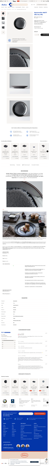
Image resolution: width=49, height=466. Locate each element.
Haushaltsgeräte (5, 428)
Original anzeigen (21, 334)
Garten (4, 429)
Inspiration (36, 7)
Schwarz (14, 307)
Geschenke (46, 7)
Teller (14, 318)
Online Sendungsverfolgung (38, 436)
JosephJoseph (14, 431)
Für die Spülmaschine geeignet (18, 316)
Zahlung (22, 437)
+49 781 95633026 (7, 444)
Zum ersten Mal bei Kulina (38, 430)
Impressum (22, 428)
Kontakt (22, 429)
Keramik (14, 309)
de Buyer (13, 434)
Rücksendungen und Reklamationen (26, 432)
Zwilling (13, 432)
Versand (22, 434)
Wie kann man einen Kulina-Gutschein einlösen (40, 427)
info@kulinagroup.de (8, 447)
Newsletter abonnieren (39, 413)
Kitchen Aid (14, 429)
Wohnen (4, 434)
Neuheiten (41, 7)
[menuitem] (2, 7)
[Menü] (47, 458)
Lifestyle (4, 432)
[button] (5, 393)
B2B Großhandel (36, 433)
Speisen (4, 426)
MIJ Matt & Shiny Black (17, 320)
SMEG (13, 428)
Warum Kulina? (36, 438)
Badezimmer (5, 431)
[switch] (46, 463)
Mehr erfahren (18, 463)
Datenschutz (23, 426)
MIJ (13, 322)
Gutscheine (22, 431)
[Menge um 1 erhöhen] (38, 34)
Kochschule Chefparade (37, 435)
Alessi (13, 426)
